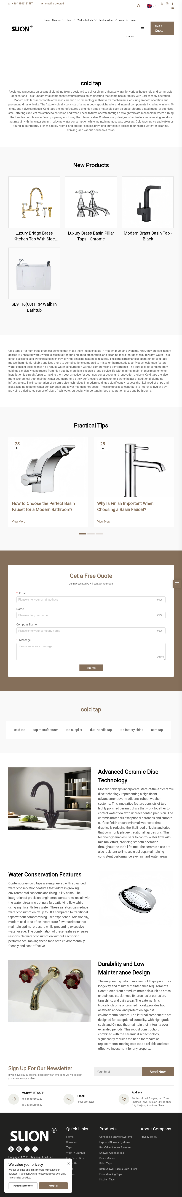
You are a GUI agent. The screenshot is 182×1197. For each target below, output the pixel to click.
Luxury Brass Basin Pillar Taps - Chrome (91, 236)
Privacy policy (149, 1136)
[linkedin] (172, 8)
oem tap (157, 730)
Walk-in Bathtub (85, 20)
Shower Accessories (111, 1152)
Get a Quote (159, 28)
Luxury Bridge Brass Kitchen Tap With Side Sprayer (34, 236)
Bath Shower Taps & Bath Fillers (118, 1168)
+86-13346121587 (22, 3)
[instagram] (167, 4)
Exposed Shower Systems (114, 1142)
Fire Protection (106, 20)
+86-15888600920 (32, 1098)
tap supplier (74, 730)
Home (47, 20)
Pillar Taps (105, 1163)
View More (18, 521)
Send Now (158, 1072)
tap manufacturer (45, 730)
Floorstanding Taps (110, 1174)
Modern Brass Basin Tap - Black (148, 236)
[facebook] (172, 4)
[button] (82, 533)
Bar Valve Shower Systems (115, 1147)
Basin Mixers (107, 1158)
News (133, 20)
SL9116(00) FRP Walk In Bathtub (34, 307)
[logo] (22, 28)
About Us (123, 20)
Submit (91, 667)
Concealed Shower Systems (116, 1136)
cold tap (19, 730)
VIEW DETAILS (34, 202)
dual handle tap (101, 730)
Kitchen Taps (107, 1179)
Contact (130, 36)
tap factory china (131, 730)
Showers (56, 20)
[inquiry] (177, 584)
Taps (69, 20)
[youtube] (161, 4)
